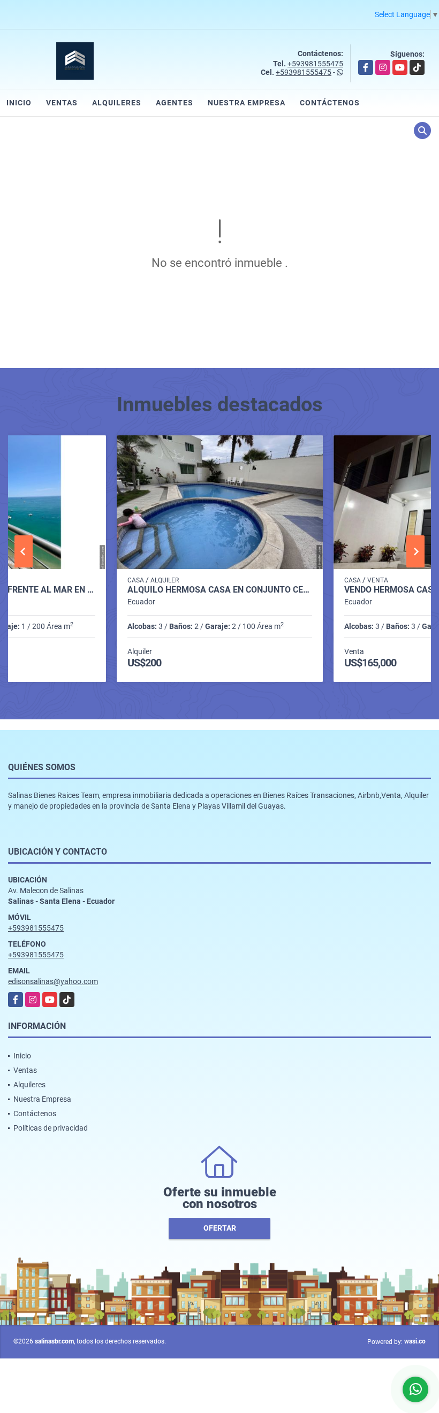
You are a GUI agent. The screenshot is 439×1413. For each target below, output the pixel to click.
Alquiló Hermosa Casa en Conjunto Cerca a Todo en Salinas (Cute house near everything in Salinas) (219, 590)
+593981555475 (315, 63)
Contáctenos (330, 102)
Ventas (62, 102)
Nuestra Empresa (246, 102)
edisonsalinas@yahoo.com (53, 981)
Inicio (19, 102)
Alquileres (116, 102)
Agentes (174, 102)
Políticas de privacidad (50, 1128)
